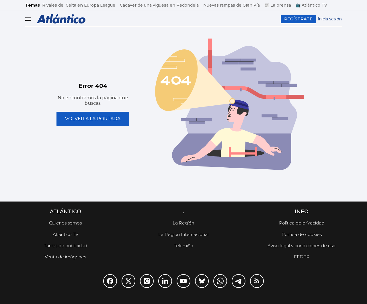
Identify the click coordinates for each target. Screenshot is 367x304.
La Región (183, 223)
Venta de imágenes (65, 257)
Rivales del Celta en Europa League (78, 5)
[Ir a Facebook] (110, 281)
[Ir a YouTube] (183, 281)
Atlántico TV (65, 234)
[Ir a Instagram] (147, 281)
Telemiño (183, 245)
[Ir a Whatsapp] (220, 281)
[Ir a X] (128, 281)
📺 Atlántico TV (311, 5)
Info (302, 211)
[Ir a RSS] (257, 281)
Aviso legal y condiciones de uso (301, 245)
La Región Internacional (183, 234)
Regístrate (298, 19)
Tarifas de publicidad (65, 245)
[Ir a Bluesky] (202, 281)
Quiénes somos (65, 223)
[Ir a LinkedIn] (165, 281)
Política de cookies (302, 234)
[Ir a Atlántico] (61, 19)
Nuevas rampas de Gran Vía (231, 5)
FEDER (301, 257)
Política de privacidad (301, 223)
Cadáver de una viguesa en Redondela (159, 5)
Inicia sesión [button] (330, 19)
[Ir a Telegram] (238, 281)
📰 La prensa (277, 5)
